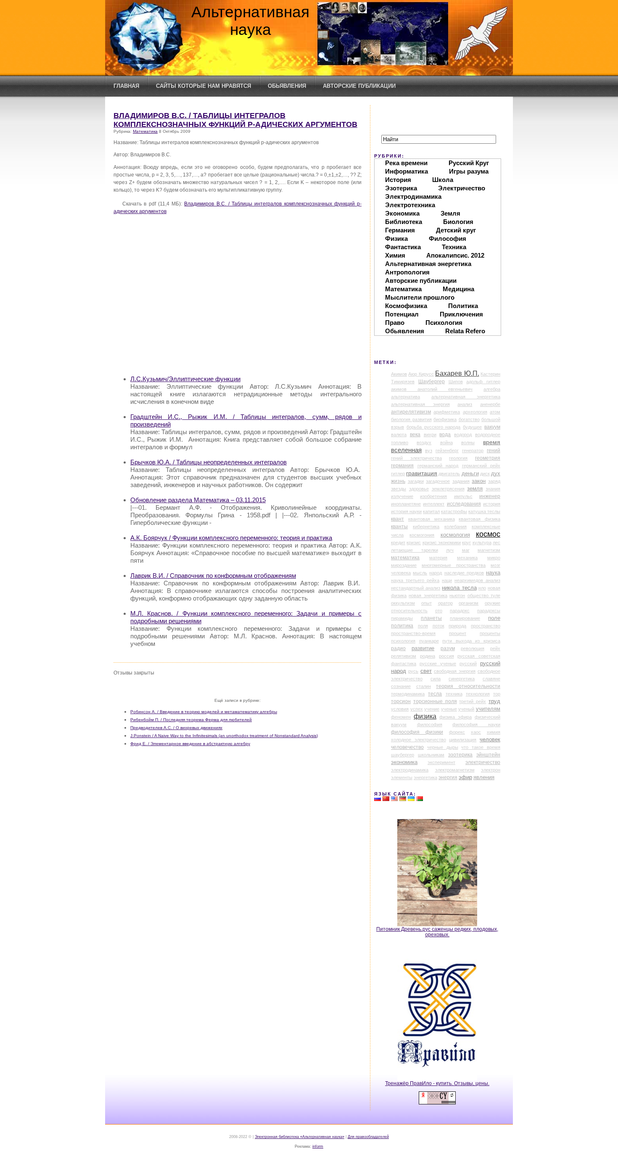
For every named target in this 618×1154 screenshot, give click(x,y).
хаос (476, 732)
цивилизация (462, 739)
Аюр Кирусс (420, 374)
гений (493, 450)
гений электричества (416, 458)
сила (435, 678)
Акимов (399, 374)
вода (445, 434)
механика (467, 557)
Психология (443, 322)
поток (438, 625)
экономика (404, 762)
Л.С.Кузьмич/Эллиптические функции (185, 378)
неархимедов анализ (477, 580)
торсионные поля (435, 701)
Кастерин (490, 374)
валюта (399, 434)
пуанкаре (429, 640)
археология (475, 411)
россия (446, 656)
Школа (442, 179)
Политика (463, 305)
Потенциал (402, 314)
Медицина (458, 288)
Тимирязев (403, 381)
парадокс (460, 610)
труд (494, 701)
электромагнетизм (455, 769)
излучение (402, 496)
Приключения (461, 314)
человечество (407, 747)
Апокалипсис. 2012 (455, 255)
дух (495, 474)
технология (478, 693)
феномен (401, 716)
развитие (423, 648)
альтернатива (405, 396)
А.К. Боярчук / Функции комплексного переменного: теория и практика (231, 537)
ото (438, 610)
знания (493, 488)
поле (494, 618)
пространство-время (413, 633)
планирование (465, 618)
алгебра (491, 389)
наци (447, 580)
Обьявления (287, 86)
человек (490, 739)
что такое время (480, 747)
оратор (445, 603)
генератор (472, 450)
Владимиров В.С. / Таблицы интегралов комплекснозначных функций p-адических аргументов (235, 120)
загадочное (438, 481)
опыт (426, 603)
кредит (398, 542)
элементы (401, 777)
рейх (495, 648)
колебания (455, 526)
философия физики (417, 732)
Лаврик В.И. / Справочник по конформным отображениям (213, 575)
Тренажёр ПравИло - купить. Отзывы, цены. (437, 1083)
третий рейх (472, 701)
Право (394, 322)
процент (457, 633)
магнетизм (489, 550)
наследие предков (464, 572)
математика (405, 558)
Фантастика (403, 246)
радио (398, 648)
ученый (466, 708)
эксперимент (441, 762)
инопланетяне (406, 503)
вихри (430, 434)
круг (466, 542)
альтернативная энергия (420, 404)
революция (472, 648)
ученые (449, 708)
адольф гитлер (483, 381)
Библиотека (403, 221)
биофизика (445, 419)
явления (483, 777)
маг (466, 550)
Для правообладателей (368, 1137)
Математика (145, 131)
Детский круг (456, 230)
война (446, 442)
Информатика (406, 171)
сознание (401, 686)
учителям (488, 709)
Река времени (406, 162)
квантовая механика (431, 519)
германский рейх (481, 465)
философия (429, 724)
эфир (465, 777)
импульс (463, 496)
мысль (420, 572)
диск (485, 473)
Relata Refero (465, 331)
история (491, 503)
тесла (435, 694)
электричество (482, 762)
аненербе (490, 404)
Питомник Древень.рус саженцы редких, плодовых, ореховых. (437, 931)
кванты (399, 527)
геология (458, 458)
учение (431, 708)
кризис (414, 542)
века (415, 434)
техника (454, 693)
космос (488, 534)
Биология (458, 221)
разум (448, 648)
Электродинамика (413, 196)
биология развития (411, 419)
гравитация (421, 473)
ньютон (457, 595)
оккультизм (403, 603)
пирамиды (402, 618)
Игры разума (469, 171)
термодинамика (408, 693)
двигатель (449, 473)
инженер (489, 496)
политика (402, 626)
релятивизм (403, 656)
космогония (421, 534)
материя (438, 557)
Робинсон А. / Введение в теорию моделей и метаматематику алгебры (203, 711)
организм (468, 603)
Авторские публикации (359, 86)
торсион (401, 701)
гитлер (398, 473)
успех (416, 708)
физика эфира (455, 716)
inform (317, 1146)
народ (435, 572)
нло (482, 587)
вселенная (406, 450)
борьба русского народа (434, 426)
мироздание (404, 565)
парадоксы (488, 610)
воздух (424, 442)
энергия (447, 777)
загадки (416, 481)
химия (493, 732)
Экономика (402, 213)
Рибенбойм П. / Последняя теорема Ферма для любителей (191, 719)
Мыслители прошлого (419, 297)
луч (450, 550)
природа (457, 625)
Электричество (461, 188)
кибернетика (426, 526)
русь (413, 671)
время (491, 442)
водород (463, 434)
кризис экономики (442, 542)
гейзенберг (447, 450)
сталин (423, 686)
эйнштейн (488, 755)
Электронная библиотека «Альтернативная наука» (299, 1137)
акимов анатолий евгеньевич (432, 389)
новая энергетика (428, 595)
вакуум (492, 427)
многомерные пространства (454, 565)
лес (496, 542)
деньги (470, 474)
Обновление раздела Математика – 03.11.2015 (198, 499)
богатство (469, 419)
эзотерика (460, 755)
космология (455, 535)
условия (400, 708)
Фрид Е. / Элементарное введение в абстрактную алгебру (190, 743)
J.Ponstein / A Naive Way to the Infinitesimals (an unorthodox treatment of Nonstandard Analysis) (224, 735)
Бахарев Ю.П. (457, 373)
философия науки (476, 724)
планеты (431, 618)
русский (468, 663)
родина (427, 656)
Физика (396, 238)
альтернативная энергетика (465, 396)
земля (475, 489)
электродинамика (409, 769)
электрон (490, 769)
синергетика (462, 678)
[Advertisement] (246, 309)
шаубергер (402, 754)
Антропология (407, 272)
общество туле (483, 595)
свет (426, 671)
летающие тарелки (414, 550)
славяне (491, 678)
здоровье (419, 488)
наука (493, 573)
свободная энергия (454, 671)
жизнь (398, 481)
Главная (126, 86)
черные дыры (442, 747)
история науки (406, 511)
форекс (457, 732)
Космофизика (406, 305)
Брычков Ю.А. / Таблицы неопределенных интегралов (208, 462)
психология (403, 640)
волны (468, 442)
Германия (400, 230)
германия (402, 466)
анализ (464, 404)
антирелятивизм (411, 412)
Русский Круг (469, 162)
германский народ (438, 465)
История (398, 179)
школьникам (431, 754)
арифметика (446, 411)
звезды (398, 488)
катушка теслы (484, 511)
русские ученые (438, 663)
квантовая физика (479, 519)
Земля (450, 213)
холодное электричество (418, 739)
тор (496, 693)
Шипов (456, 381)
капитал (431, 511)
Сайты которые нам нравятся (203, 86)
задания (461, 481)
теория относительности (468, 686)
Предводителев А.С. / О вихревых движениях (176, 727)
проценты (490, 633)
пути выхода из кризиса (471, 640)
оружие (492, 603)
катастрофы (454, 511)
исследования (464, 504)
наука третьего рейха (415, 580)
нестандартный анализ (415, 587)
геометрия (487, 458)
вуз (428, 450)
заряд (494, 481)
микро (493, 557)
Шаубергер (431, 382)
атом (495, 411)
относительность (409, 610)
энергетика (425, 777)
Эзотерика (401, 188)
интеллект (433, 503)
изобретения (433, 496)
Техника (454, 246)
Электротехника (410, 204)
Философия (447, 238)
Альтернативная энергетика (428, 263)
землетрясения (448, 488)
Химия (395, 255)
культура (482, 542)
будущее (472, 426)
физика (425, 716)
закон (479, 481)
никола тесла (459, 588)
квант (397, 519)
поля (423, 625)
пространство (485, 625)
